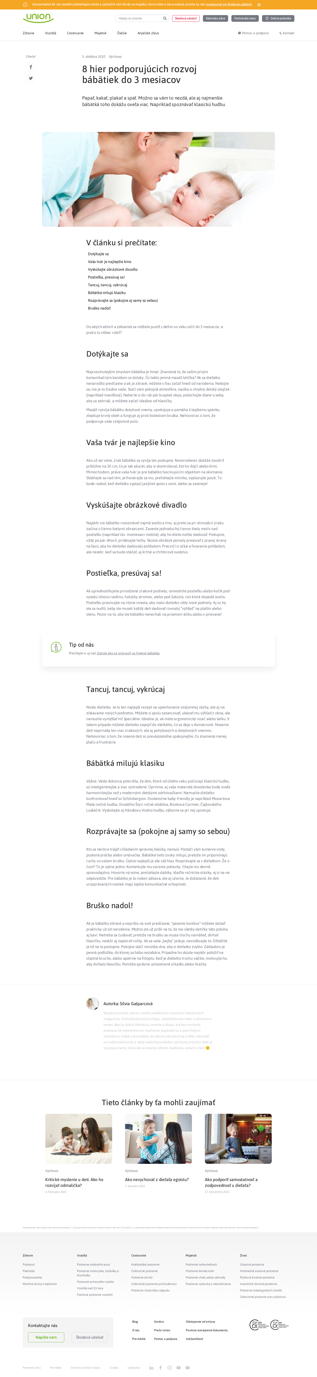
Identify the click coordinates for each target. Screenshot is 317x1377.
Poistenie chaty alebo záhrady (205, 1277)
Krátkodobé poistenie (145, 1264)
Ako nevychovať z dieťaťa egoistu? (156, 1179)
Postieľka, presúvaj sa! (106, 277)
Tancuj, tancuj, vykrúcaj (107, 285)
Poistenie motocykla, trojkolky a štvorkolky (98, 1273)
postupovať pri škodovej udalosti (229, 4)
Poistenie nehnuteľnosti (201, 1264)
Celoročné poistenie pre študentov (154, 1284)
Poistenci (29, 1264)
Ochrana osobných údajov (85, 1367)
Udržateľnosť (194, 1339)
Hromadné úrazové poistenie (259, 1271)
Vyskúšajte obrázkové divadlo (112, 269)
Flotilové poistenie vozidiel (94, 1294)
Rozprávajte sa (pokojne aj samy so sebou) (123, 300)
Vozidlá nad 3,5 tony (90, 1288)
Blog (135, 1321)
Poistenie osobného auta (93, 1264)
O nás (136, 1330)
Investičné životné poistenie (258, 1284)
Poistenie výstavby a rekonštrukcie (208, 1284)
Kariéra (159, 1321)
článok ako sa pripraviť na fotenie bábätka (128, 653)
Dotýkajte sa (98, 254)
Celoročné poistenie (144, 1271)
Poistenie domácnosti (200, 1271)
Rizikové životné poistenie (257, 1277)
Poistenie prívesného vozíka (95, 1281)
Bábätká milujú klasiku (107, 292)
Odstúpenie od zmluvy (200, 1321)
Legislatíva (134, 1367)
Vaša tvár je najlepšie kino (109, 261)
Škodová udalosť (89, 1337)
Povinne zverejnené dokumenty (207, 1330)
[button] (186, 18)
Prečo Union (162, 1330)
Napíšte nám (46, 1337)
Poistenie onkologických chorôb (261, 1290)
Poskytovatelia (32, 1277)
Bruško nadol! (99, 308)
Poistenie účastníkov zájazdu (150, 1290)
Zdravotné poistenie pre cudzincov (263, 1297)
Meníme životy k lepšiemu (40, 1284)
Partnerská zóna (32, 1367)
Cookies (114, 1367)
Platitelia (29, 1271)
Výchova (115, 56)
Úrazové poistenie (252, 1264)
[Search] (165, 18)
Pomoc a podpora (165, 1339)
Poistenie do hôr (142, 1277)
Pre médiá (139, 1339)
